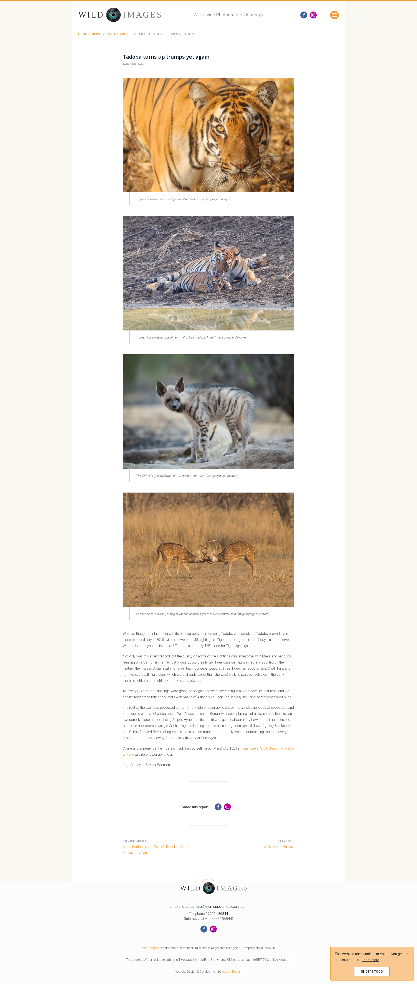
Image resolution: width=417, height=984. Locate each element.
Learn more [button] (370, 960)
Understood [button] (372, 971)
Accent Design (232, 971)
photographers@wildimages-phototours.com (213, 906)
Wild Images (150, 948)
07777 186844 (217, 914)
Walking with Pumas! (278, 847)
